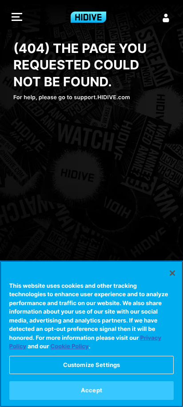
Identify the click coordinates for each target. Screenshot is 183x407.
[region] (91, 334)
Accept (91, 390)
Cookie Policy (70, 346)
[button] (17, 18)
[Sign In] (166, 18)
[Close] (172, 273)
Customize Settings (91, 364)
